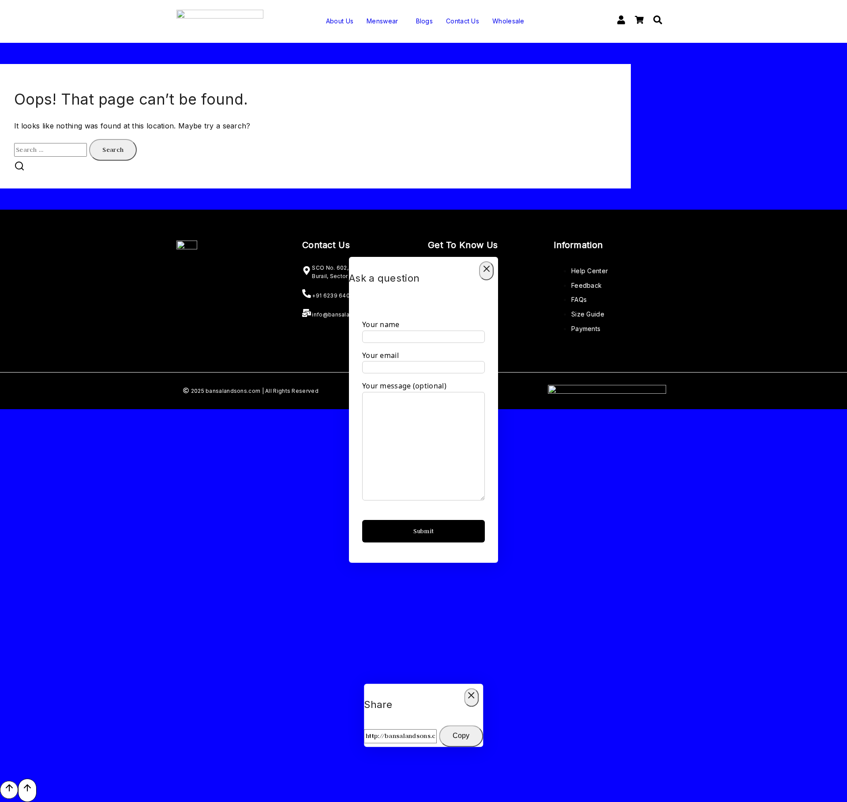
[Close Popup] (486, 270)
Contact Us (462, 21)
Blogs (424, 21)
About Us (339, 21)
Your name (381, 324)
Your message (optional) (404, 386)
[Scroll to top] (9, 790)
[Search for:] (51, 149)
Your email (380, 355)
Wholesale (508, 21)
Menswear (382, 21)
